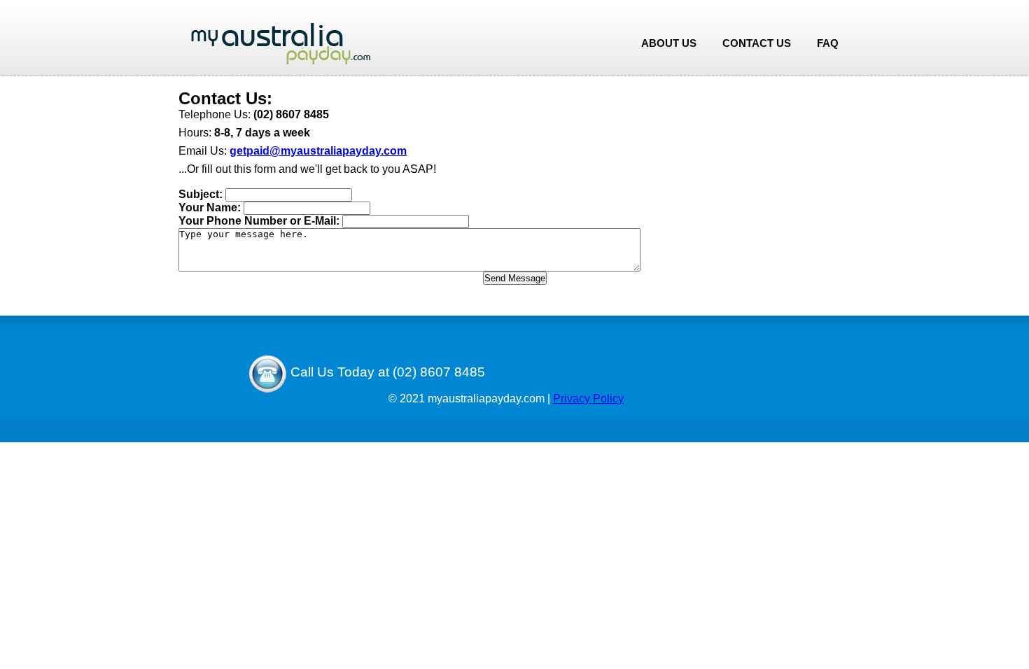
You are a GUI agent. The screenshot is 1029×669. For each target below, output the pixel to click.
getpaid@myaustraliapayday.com (318, 151)
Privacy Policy (588, 398)
